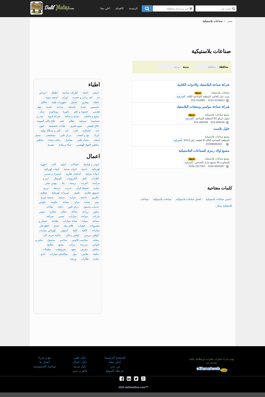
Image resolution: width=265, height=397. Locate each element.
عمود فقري (76, 126)
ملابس (85, 254)
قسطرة (87, 130)
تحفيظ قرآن (82, 188)
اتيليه (63, 164)
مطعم (96, 249)
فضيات (81, 225)
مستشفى (51, 135)
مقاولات (47, 249)
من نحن (115, 366)
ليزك (96, 135)
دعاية (60, 206)
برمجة (73, 183)
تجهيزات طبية (59, 102)
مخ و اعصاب (82, 135)
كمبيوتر (64, 230)
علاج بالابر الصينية (46, 121)
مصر (229, 21)
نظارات (85, 259)
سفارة (53, 211)
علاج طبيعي (93, 126)
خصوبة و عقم (81, 111)
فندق (56, 225)
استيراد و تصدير (53, 173)
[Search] (147, 8)
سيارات (73, 216)
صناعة (95, 221)
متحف (95, 240)
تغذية (83, 107)
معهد (73, 249)
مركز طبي (65, 135)
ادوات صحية (70, 169)
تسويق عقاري (92, 192)
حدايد (77, 202)
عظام (72, 121)
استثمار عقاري (73, 173)
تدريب (68, 188)
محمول (51, 240)
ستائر (64, 211)
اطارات (95, 178)
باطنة (96, 102)
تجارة (96, 188)
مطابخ (50, 244)
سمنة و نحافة (72, 116)
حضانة (66, 202)
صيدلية (82, 121)
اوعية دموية (51, 97)
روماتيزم (53, 111)
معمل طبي (83, 140)
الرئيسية (133, 8)
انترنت (84, 183)
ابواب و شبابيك (91, 164)
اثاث (53, 164)
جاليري (95, 197)
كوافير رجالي (73, 235)
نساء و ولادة (65, 144)
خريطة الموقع (115, 370)
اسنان (96, 92)
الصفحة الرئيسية (114, 357)
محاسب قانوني (80, 240)
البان (84, 178)
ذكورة (66, 111)
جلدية (49, 107)
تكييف (77, 192)
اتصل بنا (44, 361)
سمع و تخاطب (91, 116)
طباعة (55, 221)
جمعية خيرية (47, 197)
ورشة (73, 259)
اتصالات (74, 164)
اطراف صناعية (70, 92)
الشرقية (181, 96)
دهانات (49, 206)
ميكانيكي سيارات (59, 254)
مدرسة (84, 244)
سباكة (74, 211)
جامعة (84, 197)
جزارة (73, 197)
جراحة (60, 107)
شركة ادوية (54, 116)
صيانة (85, 221)
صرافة (50, 216)
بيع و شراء (44, 357)
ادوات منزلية (92, 173)
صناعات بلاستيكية (162, 199)
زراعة (85, 211)
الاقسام (119, 8)
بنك (63, 183)
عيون (41, 126)
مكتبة (96, 254)
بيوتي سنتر (51, 183)
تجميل (74, 102)
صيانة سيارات (70, 221)
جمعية (61, 197)
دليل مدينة (79, 366)
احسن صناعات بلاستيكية (218, 199)
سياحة (84, 216)
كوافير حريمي (91, 235)
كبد (67, 130)
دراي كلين (73, 206)
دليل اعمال (80, 361)
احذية (84, 169)
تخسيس (94, 107)
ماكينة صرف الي (52, 235)
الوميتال (58, 178)
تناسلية (72, 107)
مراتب (72, 244)
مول (74, 254)
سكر (42, 111)
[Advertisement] (65, 53)
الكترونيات (71, 178)
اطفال (54, 92)
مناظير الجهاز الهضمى (87, 144)
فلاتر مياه (68, 225)
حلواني (42, 202)
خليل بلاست (221, 128)
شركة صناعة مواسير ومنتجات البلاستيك (203, 106)
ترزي (46, 188)
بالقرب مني (79, 370)
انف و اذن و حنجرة (82, 97)
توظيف (43, 192)
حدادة (87, 202)
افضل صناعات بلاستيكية (188, 199)
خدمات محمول (91, 206)
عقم (62, 121)
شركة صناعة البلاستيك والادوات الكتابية (203, 85)
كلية (75, 230)
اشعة (85, 92)
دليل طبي (80, 357)
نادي (43, 254)
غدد (97, 130)
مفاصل (69, 140)
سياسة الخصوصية (44, 366)
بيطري (85, 102)
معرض (84, 249)
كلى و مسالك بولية (51, 130)
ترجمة (57, 188)
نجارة (96, 259)
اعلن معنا (105, 8)
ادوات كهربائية (51, 169)
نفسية (51, 144)
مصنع (61, 244)
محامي (63, 240)
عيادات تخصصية (57, 126)
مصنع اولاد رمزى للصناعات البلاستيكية (204, 150)
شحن (61, 216)
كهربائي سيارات (47, 230)
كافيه (84, 230)
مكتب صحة (54, 140)
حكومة (54, 202)
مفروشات (61, 249)
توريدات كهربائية (60, 192)
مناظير (40, 140)
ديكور (96, 211)
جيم (97, 202)
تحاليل (44, 102)
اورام (65, 97)
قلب (75, 130)
